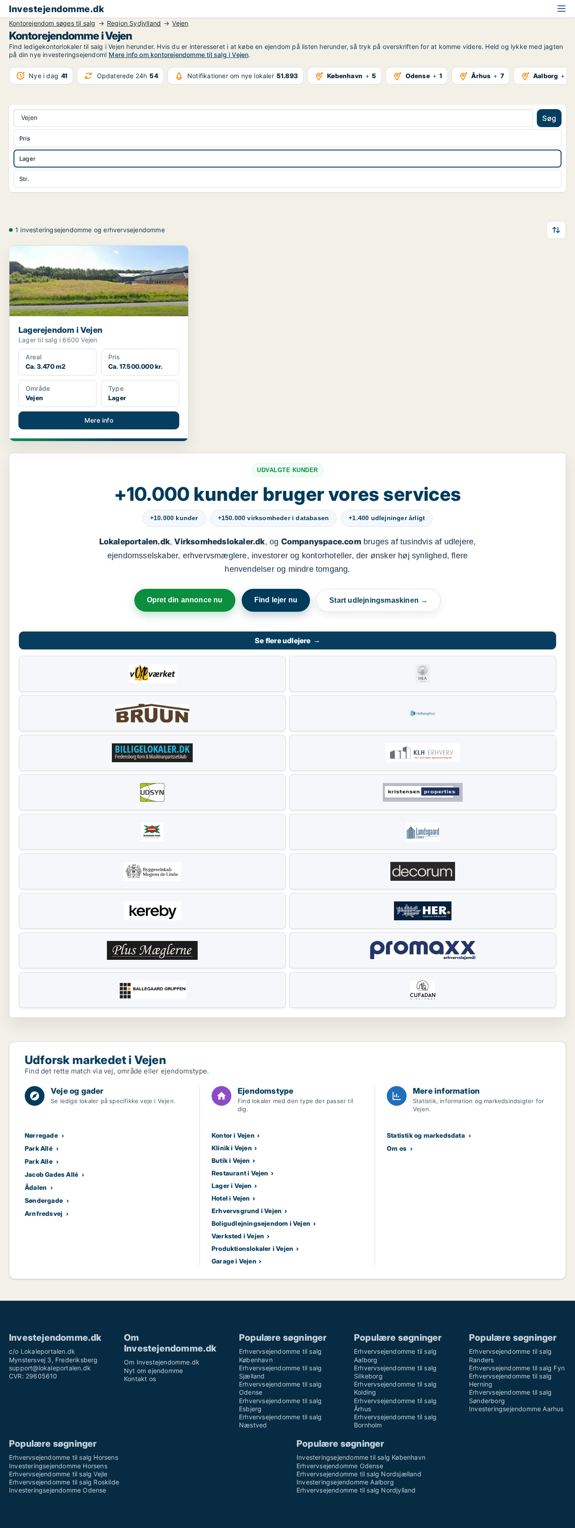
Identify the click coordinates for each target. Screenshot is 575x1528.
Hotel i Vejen (231, 1198)
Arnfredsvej (43, 1213)
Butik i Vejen (231, 1160)
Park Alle (39, 1161)
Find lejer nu (276, 600)
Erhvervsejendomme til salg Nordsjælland (358, 1474)
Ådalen (36, 1187)
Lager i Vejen (232, 1185)
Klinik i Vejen (232, 1148)
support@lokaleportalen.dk (50, 1368)
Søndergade (44, 1200)
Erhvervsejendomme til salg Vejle (58, 1474)
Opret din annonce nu (185, 600)
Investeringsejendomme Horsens (58, 1466)
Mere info (98, 420)
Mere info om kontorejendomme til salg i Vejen (178, 54)
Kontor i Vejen (233, 1135)
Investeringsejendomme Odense (57, 1490)
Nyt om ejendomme (153, 1370)
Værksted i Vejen (238, 1236)
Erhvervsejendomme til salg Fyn (517, 1368)
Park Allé (39, 1148)
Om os (397, 1148)
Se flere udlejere (287, 640)
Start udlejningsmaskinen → (378, 600)
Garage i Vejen (234, 1261)
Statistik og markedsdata (426, 1135)
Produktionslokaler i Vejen (252, 1248)
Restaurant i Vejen (240, 1173)
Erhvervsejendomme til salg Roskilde (64, 1482)
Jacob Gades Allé (51, 1174)
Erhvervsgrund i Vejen (247, 1210)
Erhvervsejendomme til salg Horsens (63, 1457)
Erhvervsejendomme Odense (339, 1466)
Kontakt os (140, 1378)
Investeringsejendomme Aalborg (345, 1482)
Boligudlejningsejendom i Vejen (261, 1223)
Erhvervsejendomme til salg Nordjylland (356, 1490)
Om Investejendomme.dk (161, 1362)
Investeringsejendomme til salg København (360, 1457)
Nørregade (41, 1135)
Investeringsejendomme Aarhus (516, 1409)
